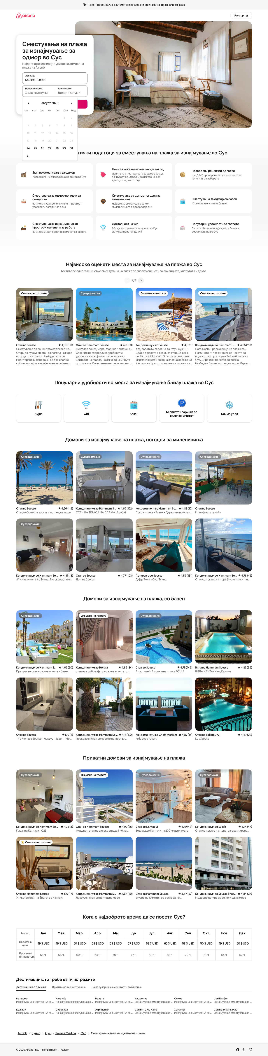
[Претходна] (127, 280)
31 (28, 155)
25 (35, 148)
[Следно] (141, 280)
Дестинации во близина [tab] (31, 987)
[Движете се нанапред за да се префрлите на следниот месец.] (71, 103)
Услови (64, 1049)
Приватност (49, 1049)
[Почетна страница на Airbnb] (25, 15)
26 (42, 148)
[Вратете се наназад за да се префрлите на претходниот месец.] (29, 103)
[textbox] (38, 92)
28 (57, 148)
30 (71, 148)
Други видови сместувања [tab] (69, 987)
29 (64, 148)
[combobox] (55, 80)
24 (28, 148)
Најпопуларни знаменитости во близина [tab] (117, 987)
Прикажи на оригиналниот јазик (165, 4)
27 (49, 148)
